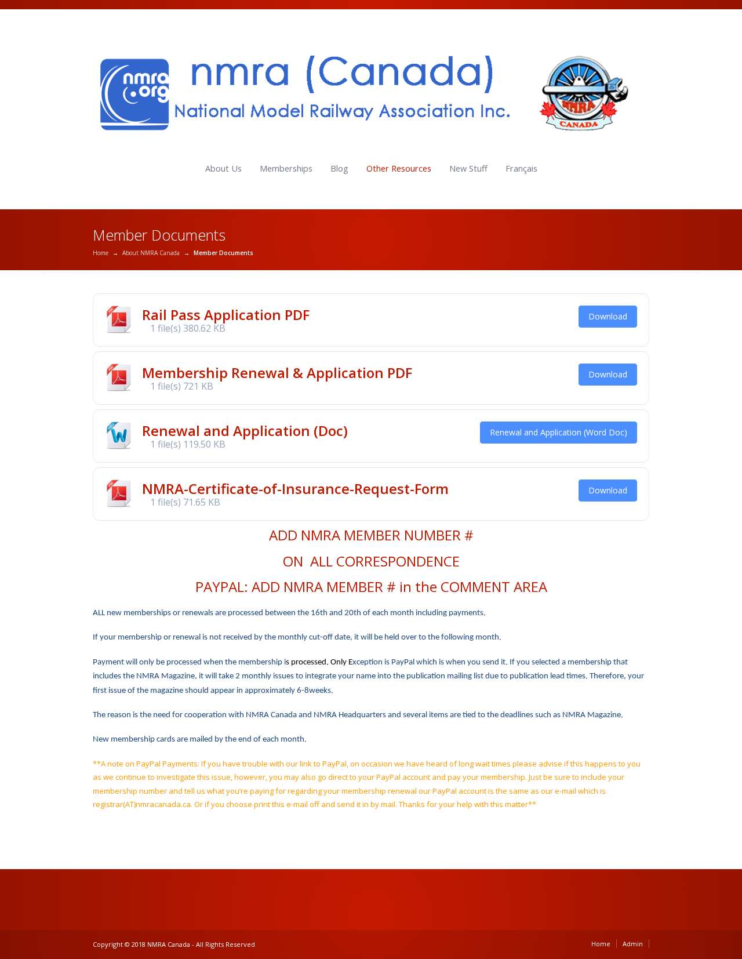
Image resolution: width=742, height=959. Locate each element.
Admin (633, 943)
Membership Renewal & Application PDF (277, 372)
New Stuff (468, 168)
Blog (339, 168)
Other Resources (398, 168)
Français (521, 168)
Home (100, 253)
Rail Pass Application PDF (226, 314)
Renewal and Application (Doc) (245, 430)
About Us (223, 168)
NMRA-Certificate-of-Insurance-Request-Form (295, 488)
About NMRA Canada (151, 253)
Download (607, 316)
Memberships (286, 168)
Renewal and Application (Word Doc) (558, 432)
